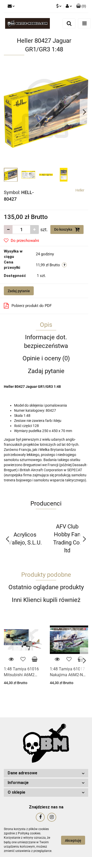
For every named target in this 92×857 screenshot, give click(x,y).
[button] (81, 6)
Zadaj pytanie (19, 291)
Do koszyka (63, 229)
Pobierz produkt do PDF (32, 305)
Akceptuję (73, 840)
